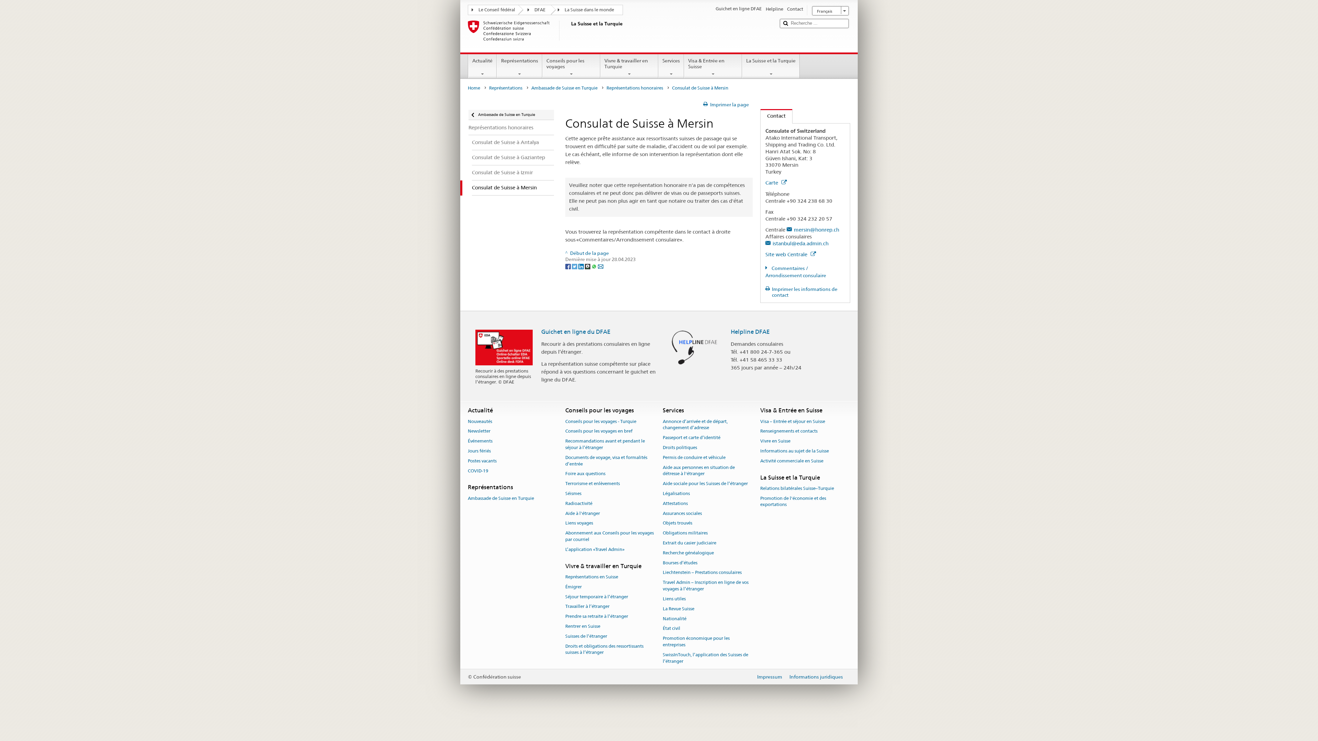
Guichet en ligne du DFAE (576, 331)
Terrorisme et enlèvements (592, 483)
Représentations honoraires (634, 88)
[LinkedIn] (581, 266)
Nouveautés (480, 421)
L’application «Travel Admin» (595, 549)
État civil (671, 628)
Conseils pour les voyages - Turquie (600, 421)
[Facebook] (568, 266)
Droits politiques (680, 447)
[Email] (600, 266)
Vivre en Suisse (775, 441)
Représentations (519, 60)
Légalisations (676, 493)
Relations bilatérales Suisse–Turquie (797, 488)
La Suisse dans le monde (589, 9)
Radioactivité (578, 503)
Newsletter (479, 431)
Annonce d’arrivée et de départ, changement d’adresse (695, 425)
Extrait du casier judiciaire (689, 542)
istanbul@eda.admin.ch (801, 243)
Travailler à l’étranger (587, 606)
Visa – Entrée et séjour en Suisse (792, 421)
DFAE (539, 9)
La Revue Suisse (678, 608)
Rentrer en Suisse (582, 626)
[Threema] (588, 266)
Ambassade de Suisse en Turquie (564, 88)
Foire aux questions (585, 474)
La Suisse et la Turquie (771, 60)
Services (671, 60)
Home (474, 88)
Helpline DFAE (750, 331)
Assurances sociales (682, 513)
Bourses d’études (680, 562)
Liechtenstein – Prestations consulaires (702, 572)
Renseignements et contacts (789, 431)
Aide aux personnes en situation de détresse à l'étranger (699, 471)
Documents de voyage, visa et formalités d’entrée (606, 461)
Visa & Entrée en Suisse (706, 63)
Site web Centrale (787, 254)
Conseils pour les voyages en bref (599, 431)
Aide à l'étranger (582, 513)
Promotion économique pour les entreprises (696, 641)
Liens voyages (579, 523)
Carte (772, 182)
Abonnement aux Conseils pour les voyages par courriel (609, 536)
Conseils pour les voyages (565, 63)
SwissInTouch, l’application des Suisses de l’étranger (705, 658)
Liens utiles (674, 598)
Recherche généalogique (688, 552)
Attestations (675, 503)
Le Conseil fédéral (496, 9)
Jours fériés (479, 451)
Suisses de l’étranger (586, 636)
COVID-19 (478, 470)
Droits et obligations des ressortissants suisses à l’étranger (604, 649)
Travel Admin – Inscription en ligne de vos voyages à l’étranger (706, 586)
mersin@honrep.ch (816, 229)
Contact (773, 116)
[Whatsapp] (594, 266)
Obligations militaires (685, 533)
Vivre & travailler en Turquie (626, 63)
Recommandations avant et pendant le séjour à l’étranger (605, 444)
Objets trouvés (677, 523)
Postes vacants (482, 460)
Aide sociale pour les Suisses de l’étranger (705, 483)
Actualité (482, 60)
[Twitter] (575, 266)
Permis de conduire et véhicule (694, 457)
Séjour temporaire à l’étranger (596, 596)
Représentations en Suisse (591, 576)
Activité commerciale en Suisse (791, 460)
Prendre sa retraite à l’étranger (596, 616)
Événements (480, 441)
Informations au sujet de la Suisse (794, 451)
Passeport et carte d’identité (691, 437)
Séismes (573, 493)
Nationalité (674, 618)
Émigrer (573, 586)
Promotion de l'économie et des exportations (793, 501)
